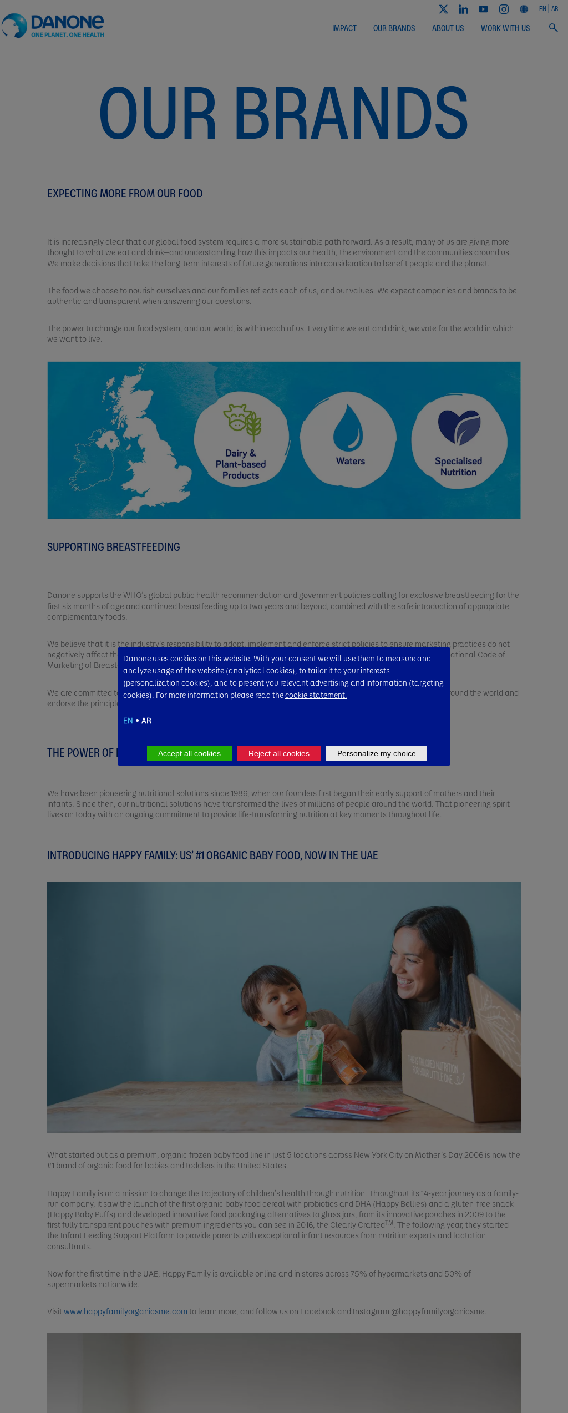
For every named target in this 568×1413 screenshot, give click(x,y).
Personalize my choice (376, 753)
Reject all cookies (279, 753)
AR (146, 720)
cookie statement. (316, 695)
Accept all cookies (189, 753)
